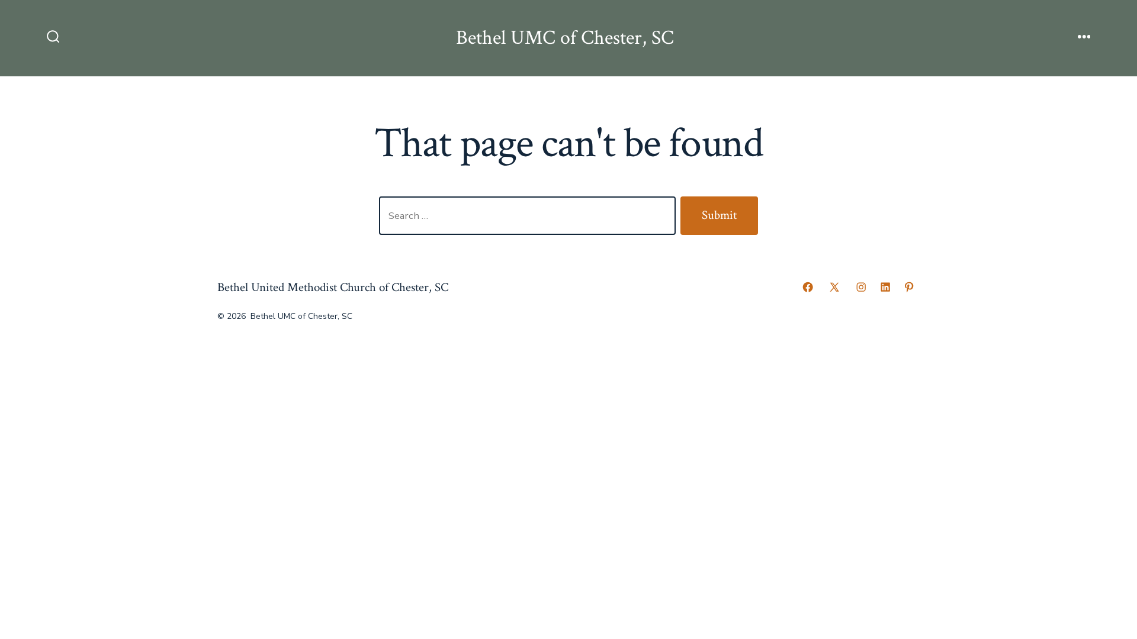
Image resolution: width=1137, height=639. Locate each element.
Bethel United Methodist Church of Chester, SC (332, 287)
